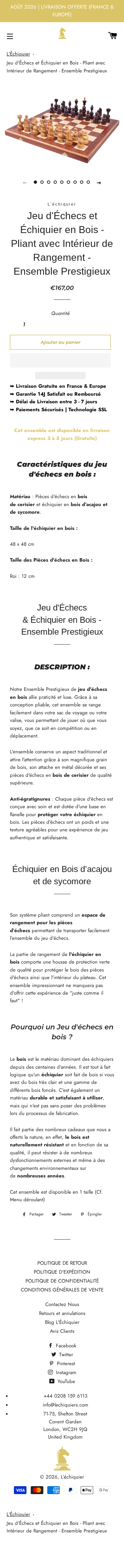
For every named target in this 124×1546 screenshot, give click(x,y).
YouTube (65, 1381)
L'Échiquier (18, 54)
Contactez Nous (62, 1304)
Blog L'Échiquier (62, 1322)
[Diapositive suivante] (99, 182)
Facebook (65, 1345)
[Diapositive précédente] (25, 182)
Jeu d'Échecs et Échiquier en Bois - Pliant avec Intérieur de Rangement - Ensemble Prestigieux (57, 66)
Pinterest (65, 1363)
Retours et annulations (62, 1313)
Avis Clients (62, 1331)
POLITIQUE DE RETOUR (62, 1263)
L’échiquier (72, 1477)
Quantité (60, 313)
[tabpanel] (62, 125)
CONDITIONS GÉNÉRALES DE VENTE (62, 1289)
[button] (60, 360)
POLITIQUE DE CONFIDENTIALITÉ (62, 1281)
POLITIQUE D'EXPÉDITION (62, 1272)
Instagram (65, 1372)
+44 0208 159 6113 (65, 1396)
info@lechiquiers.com (65, 1404)
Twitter (65, 1354)
